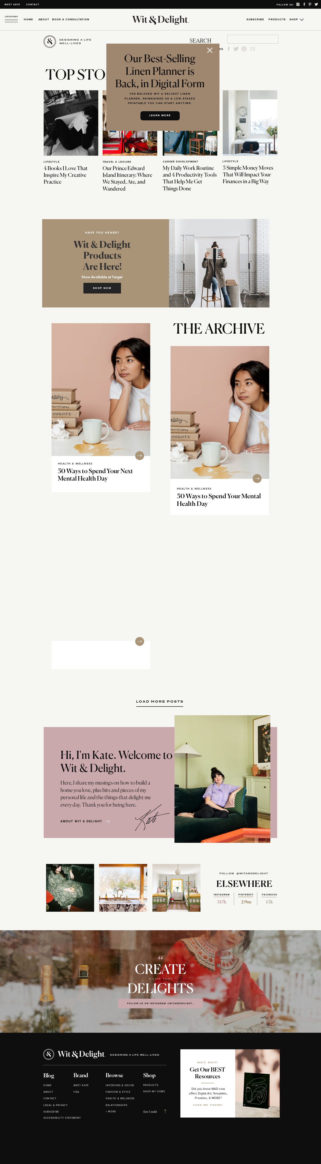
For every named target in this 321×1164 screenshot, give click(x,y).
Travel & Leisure (117, 162)
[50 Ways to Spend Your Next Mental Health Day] (101, 389)
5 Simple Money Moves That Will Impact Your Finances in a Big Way (248, 175)
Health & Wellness (75, 464)
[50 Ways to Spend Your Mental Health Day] (220, 412)
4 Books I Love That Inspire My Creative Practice (66, 175)
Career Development (180, 161)
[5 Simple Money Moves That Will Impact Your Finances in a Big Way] (250, 123)
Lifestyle (52, 162)
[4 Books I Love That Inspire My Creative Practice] (71, 123)
